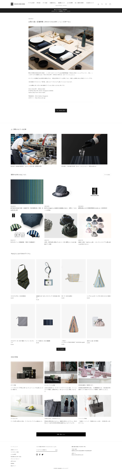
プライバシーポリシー (15, 458)
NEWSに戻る (62, 110)
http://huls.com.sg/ (40, 97)
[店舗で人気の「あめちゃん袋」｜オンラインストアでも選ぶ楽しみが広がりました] (94, 225)
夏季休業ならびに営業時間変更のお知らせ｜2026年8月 (92, 208)
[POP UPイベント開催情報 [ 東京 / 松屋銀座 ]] (27, 225)
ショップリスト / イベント (61, 5)
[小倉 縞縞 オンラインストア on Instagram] (37, 454)
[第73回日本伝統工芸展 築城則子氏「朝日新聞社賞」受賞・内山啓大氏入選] (27, 191)
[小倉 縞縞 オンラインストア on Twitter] (42, 454)
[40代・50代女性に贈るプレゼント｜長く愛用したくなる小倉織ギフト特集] (60, 225)
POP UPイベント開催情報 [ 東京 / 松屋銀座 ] (23, 242)
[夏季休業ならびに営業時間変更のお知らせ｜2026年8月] (94, 191)
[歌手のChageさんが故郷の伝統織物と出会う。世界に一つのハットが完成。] (60, 191)
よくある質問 (70, 2)
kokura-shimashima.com (77, 454)
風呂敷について (61, 2)
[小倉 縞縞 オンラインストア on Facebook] (40, 454)
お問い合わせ (13, 461)
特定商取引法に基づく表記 (16, 456)
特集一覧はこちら (61, 434)
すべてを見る (107, 174)
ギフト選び (45, 2)
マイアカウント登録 (15, 452)
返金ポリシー (13, 465)
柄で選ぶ (39, 2)
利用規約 (12, 463)
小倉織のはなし (53, 2)
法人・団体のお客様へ (79, 2)
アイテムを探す (31, 2)
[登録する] (56, 450)
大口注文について (90, 2)
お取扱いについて (14, 449)
